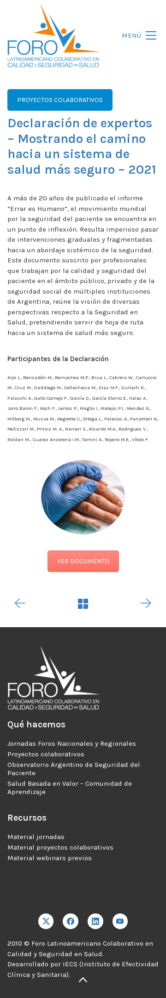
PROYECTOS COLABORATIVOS (60, 100)
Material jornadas (36, 837)
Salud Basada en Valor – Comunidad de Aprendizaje (69, 787)
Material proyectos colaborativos (60, 847)
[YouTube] (120, 921)
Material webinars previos (49, 858)
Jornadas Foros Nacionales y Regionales (71, 743)
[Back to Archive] (83, 604)
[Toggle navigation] (136, 35)
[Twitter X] (46, 921)
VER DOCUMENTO (83, 561)
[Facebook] (70, 921)
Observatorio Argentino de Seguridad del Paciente (73, 768)
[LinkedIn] (95, 921)
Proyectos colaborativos (45, 754)
